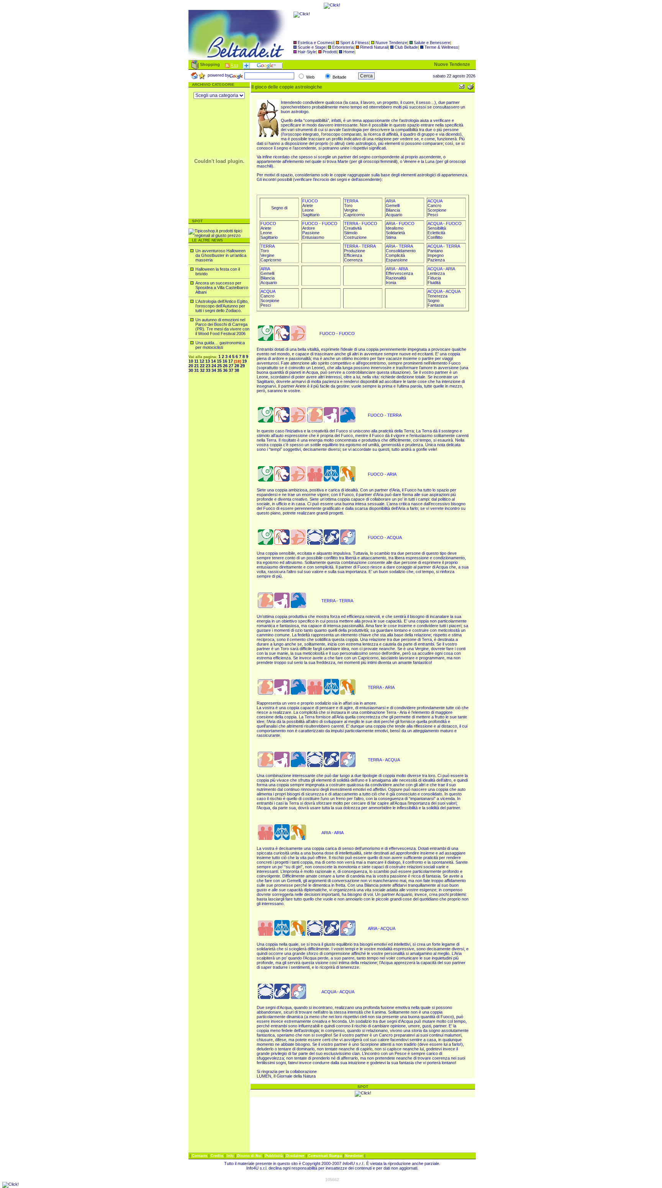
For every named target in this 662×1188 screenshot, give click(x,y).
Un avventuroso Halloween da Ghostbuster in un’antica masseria (220, 255)
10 (190, 361)
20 (190, 365)
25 (219, 365)
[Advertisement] (219, 494)
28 (236, 365)
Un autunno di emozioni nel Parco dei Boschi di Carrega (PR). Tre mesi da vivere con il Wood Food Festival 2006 (222, 326)
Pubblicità (274, 1156)
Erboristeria (343, 47)
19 (244, 361)
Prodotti (330, 51)
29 (242, 365)
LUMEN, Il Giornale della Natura (286, 1076)
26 (225, 365)
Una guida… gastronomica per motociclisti (220, 345)
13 (207, 361)
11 (196, 361)
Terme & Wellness (441, 47)
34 (213, 370)
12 (202, 361)
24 (213, 365)
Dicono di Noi (249, 1156)
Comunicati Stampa (325, 1156)
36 (225, 370)
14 (213, 361)
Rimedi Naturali (374, 47)
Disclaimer (295, 1156)
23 (208, 365)
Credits (217, 1156)
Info (231, 1156)
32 (202, 370)
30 (190, 370)
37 (231, 370)
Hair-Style (307, 51)
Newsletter (354, 1156)
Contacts (200, 1156)
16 (225, 361)
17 (230, 361)
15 (219, 361)
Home (348, 51)
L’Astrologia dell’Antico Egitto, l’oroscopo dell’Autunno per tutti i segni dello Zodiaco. (222, 306)
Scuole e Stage (312, 47)
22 (202, 365)
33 (208, 370)
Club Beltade (406, 47)
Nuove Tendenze (391, 42)
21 (196, 365)
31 (196, 370)
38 (236, 370)
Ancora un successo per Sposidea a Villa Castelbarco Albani (221, 287)
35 (219, 370)
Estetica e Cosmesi (316, 42)
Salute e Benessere (432, 42)
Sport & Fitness (354, 42)
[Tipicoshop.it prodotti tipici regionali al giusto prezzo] (219, 235)
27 (231, 365)
